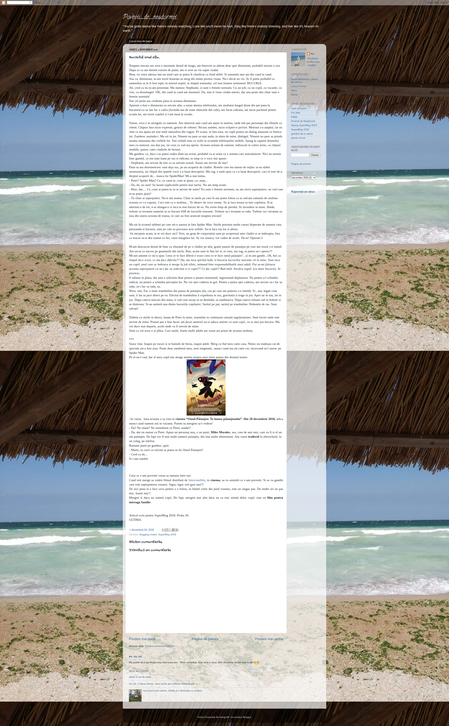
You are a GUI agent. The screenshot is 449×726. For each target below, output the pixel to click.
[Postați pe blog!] (167, 530)
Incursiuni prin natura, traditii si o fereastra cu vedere (172, 690)
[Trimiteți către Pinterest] (177, 530)
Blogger (247, 717)
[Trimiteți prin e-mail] (163, 530)
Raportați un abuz (303, 191)
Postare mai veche (269, 639)
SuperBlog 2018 (167, 534)
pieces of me (298, 138)
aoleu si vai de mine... (141, 677)
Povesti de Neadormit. (303, 121)
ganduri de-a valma (302, 133)
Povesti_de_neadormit (149, 17)
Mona (294, 94)
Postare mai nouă (142, 639)
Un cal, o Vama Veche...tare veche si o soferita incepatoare (162, 683)
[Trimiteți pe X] (170, 530)
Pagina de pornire (205, 639)
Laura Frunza (298, 86)
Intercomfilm (197, 480)
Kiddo (294, 117)
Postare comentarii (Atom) (159, 646)
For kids (295, 112)
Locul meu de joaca (141, 41)
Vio (312, 53)
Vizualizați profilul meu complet (313, 61)
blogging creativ (148, 534)
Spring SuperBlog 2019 (304, 125)
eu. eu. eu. (135, 656)
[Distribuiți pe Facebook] (173, 530)
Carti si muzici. (299, 108)
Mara (294, 90)
